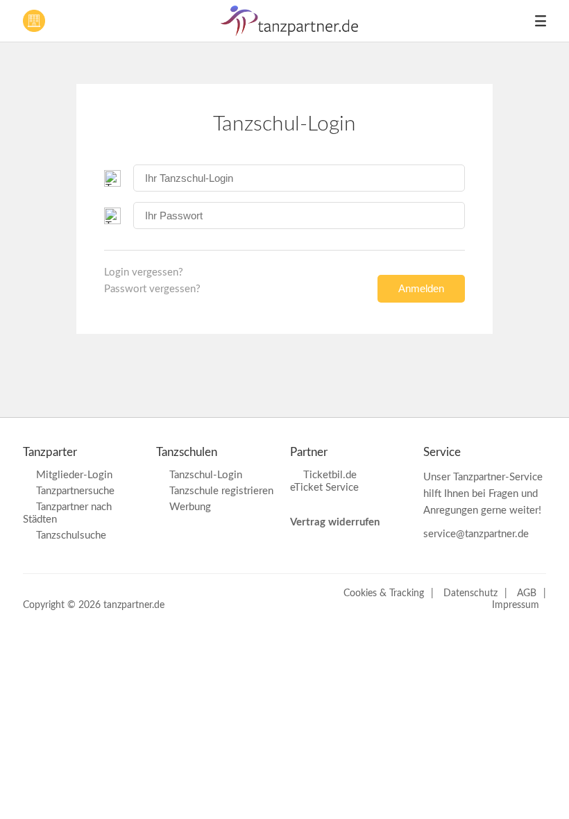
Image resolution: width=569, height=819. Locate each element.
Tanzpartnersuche (75, 491)
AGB (526, 593)
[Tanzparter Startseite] (290, 33)
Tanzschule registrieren (221, 491)
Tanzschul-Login (205, 475)
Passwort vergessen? (152, 289)
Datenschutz (470, 593)
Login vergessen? (143, 272)
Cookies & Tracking (383, 593)
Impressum (515, 605)
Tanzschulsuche (71, 535)
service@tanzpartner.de (476, 534)
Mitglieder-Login (74, 475)
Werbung (190, 507)
